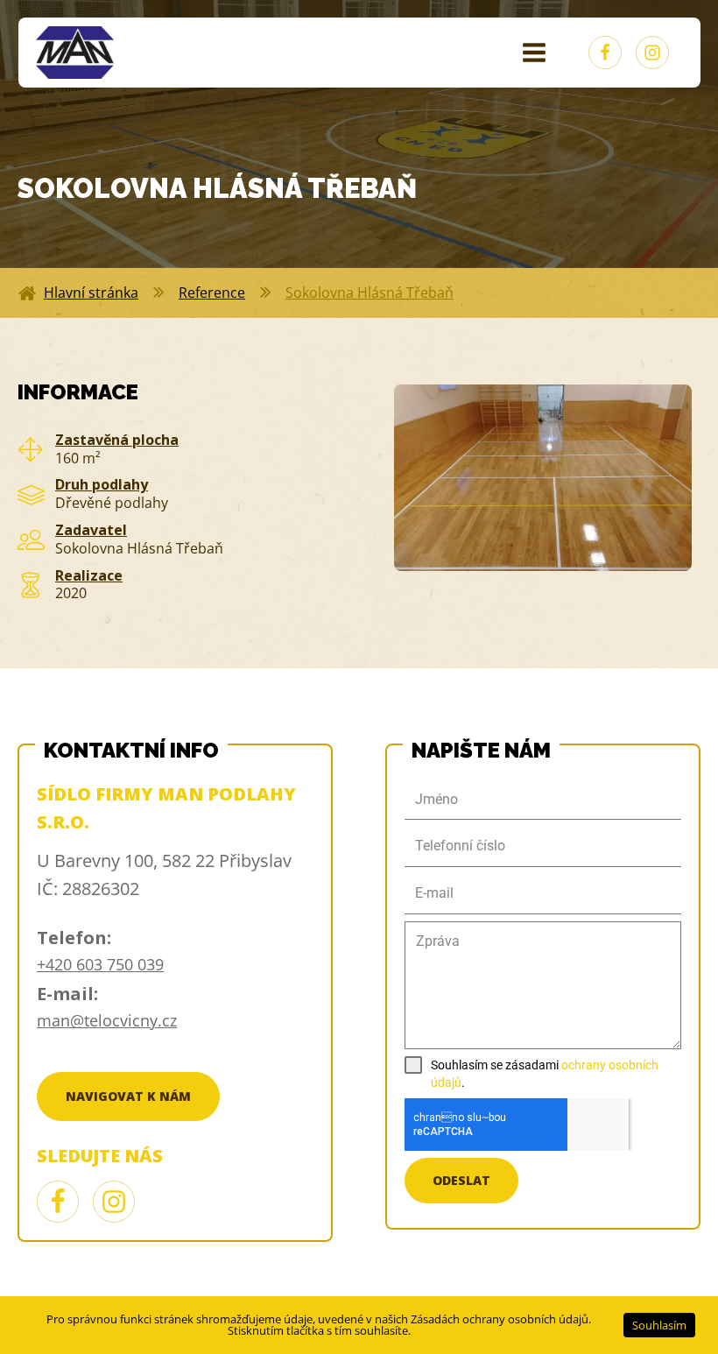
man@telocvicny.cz (107, 1020)
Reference (212, 292)
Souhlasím (659, 1325)
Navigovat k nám (128, 1096)
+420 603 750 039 (100, 964)
